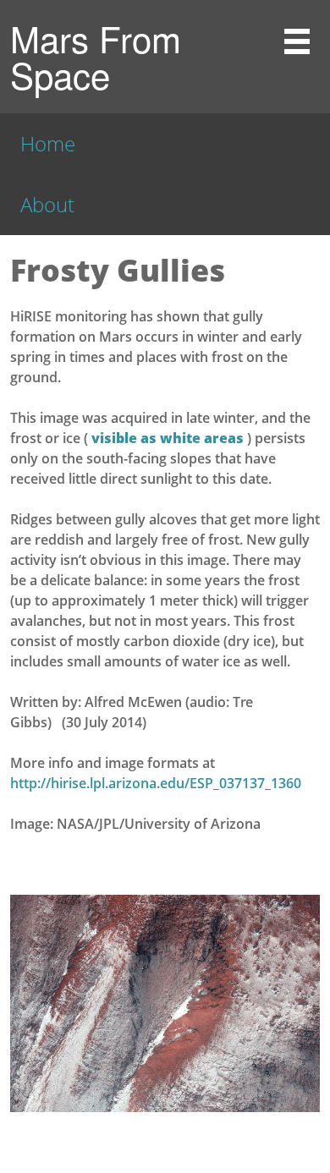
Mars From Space (95, 56)
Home (47, 143)
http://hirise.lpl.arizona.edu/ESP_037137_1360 (155, 783)
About (47, 204)
